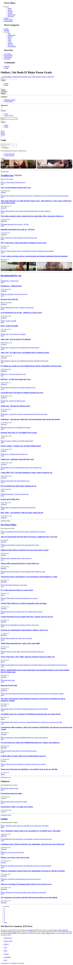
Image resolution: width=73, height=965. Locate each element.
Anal (9, 33)
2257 (5, 947)
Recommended (8, 21)
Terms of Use (8, 938)
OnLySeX (3, 208)
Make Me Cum (5, 268)
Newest (6, 18)
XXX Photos (47, 933)
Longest (10, 13)
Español (12, 100)
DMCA (6, 944)
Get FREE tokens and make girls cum (47, 165)
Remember (5, 148)
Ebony (10, 40)
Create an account (9, 155)
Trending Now (7, 175)
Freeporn (3, 555)
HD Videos (13, 931)
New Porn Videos (8, 524)
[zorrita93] (6, 815)
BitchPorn (3, 568)
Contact (6, 954)
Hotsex (3, 595)
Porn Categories (63, 930)
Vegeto (3, 437)
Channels (7, 66)
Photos (6, 85)
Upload (6, 68)
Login (6, 114)
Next (5, 922)
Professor (3, 331)
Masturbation (11, 35)
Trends (10, 10)
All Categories (12, 46)
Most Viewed (11, 15)
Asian (9, 41)
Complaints (7, 957)
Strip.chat (3, 167)
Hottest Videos (8, 19)
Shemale (6, 30)
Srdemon (3, 192)
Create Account (8, 115)
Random (10, 11)
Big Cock (10, 45)
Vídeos (6, 83)
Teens (9, 38)
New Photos (7, 54)
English (10, 101)
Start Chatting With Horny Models (9, 165)
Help (5, 951)
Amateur (10, 43)
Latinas (6, 29)
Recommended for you (11, 275)
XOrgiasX (4, 234)
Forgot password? (9, 154)
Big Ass (10, 37)
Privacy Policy (8, 941)
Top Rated (11, 16)
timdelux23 (4, 690)
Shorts (9, 8)
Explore (3, 134)
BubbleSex (4, 221)
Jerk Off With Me (42, 268)
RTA (5, 960)
